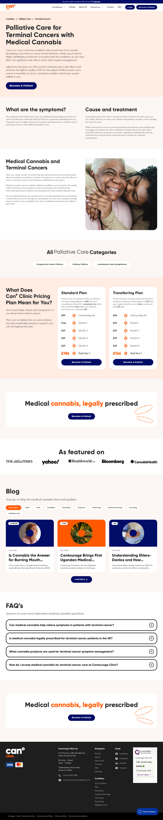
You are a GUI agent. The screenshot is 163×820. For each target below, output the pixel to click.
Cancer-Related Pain (61, 188)
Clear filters (13, 508)
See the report (143, 775)
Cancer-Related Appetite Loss (62, 190)
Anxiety (67, 122)
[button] (58, 7)
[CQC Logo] (143, 754)
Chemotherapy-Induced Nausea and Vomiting (25, 190)
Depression (56, 122)
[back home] (15, 752)
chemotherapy (133, 127)
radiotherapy (149, 127)
